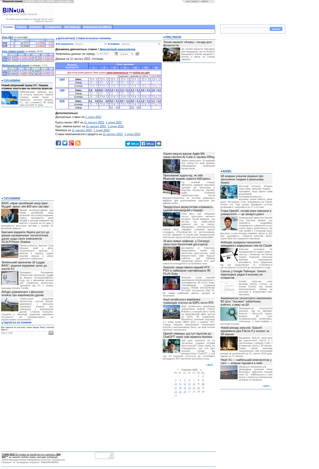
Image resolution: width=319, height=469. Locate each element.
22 (198, 388)
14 (194, 384)
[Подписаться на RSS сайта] (78, 143)
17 (175, 388)
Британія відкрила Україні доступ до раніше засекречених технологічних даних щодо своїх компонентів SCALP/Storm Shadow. (25, 237)
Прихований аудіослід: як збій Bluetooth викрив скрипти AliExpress (186, 177)
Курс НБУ (7, 37)
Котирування (53, 27)
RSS (52, 1)
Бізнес (227, 171)
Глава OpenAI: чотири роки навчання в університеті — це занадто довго (246, 212)
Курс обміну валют (13, 51)
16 (203, 384)
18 (180, 388)
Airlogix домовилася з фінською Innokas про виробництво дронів (23, 293)
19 (185, 388)
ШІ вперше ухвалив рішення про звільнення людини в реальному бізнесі (242, 179)
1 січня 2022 (93, 117)
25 (180, 392)
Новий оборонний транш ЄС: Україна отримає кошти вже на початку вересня (27, 87)
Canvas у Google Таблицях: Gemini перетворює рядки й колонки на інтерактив (243, 274)
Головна (8, 27)
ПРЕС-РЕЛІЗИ (173, 37)
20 (189, 388)
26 (185, 392)
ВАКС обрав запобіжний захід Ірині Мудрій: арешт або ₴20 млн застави (25, 205)
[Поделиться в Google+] (71, 143)
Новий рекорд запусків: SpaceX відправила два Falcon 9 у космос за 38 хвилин (245, 331)
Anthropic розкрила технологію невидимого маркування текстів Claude (246, 244)
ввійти (204, 1)
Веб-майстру (72, 27)
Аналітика (36, 27)
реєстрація (192, 1)
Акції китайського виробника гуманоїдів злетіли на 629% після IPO (188, 301)
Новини (21, 27)
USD (5, 57)
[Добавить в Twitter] (64, 143)
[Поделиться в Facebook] (58, 143)
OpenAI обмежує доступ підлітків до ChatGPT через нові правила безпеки (187, 335)
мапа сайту (64, 1)
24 (175, 392)
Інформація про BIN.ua (97, 27)
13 (189, 384)
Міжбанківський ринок (15, 65)
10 (175, 384)
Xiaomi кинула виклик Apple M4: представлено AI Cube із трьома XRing (188, 155)
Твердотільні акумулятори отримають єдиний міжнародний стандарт (188, 208)
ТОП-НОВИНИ (11, 80)
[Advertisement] (136, 14)
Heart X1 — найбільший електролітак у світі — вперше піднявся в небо (246, 361)
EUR (5, 60)
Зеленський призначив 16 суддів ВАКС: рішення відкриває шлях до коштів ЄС (24, 265)
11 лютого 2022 (94, 122)
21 (194, 388)
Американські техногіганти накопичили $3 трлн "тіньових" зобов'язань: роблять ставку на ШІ (246, 301)
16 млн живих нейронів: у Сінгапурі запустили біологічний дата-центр (186, 242)
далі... (211, 364)
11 (180, 384)
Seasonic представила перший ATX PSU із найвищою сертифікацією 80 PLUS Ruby (186, 270)
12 (185, 384)
